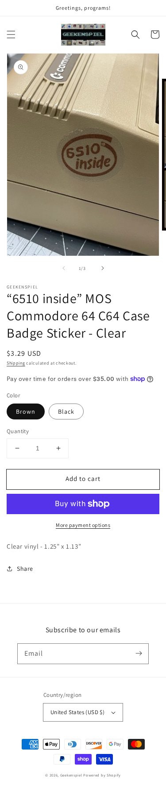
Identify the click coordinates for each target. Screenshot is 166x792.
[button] (11, 34)
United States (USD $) (77, 712)
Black (66, 411)
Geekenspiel (71, 775)
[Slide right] (102, 268)
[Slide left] (63, 268)
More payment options (83, 525)
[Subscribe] (138, 653)
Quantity (18, 431)
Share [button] (25, 569)
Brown (25, 411)
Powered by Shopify (102, 775)
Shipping (16, 363)
